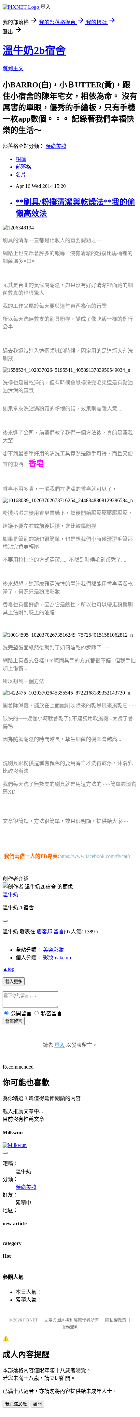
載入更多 (13, 981)
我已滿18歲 (16, 1404)
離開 (37, 1404)
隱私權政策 (115, 1320)
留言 (58, 931)
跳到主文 (13, 68)
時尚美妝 (56, 146)
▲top (8, 969)
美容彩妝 (53, 950)
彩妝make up (57, 957)
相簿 (21, 159)
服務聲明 (70, 1326)
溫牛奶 (10, 894)
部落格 (23, 167)
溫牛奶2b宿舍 (34, 50)
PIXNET (30, 1320)
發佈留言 (13, 1021)
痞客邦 (44, 931)
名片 (21, 174)
